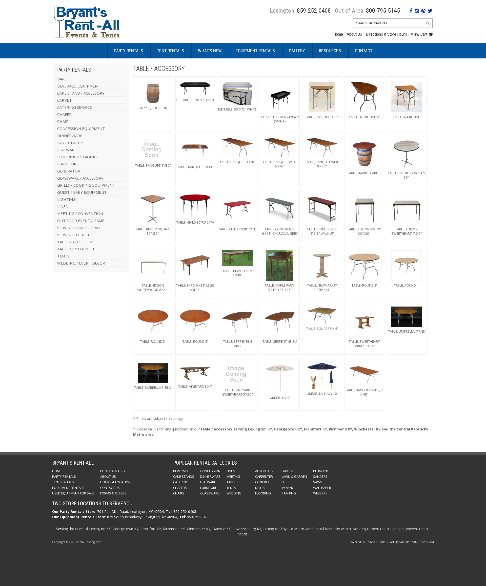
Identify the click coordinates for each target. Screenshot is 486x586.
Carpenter (264, 476)
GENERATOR (68, 170)
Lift (284, 482)
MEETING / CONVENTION (80, 213)
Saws (317, 482)
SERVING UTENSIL (73, 234)
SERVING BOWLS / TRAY (78, 227)
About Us (354, 34)
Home (338, 34)
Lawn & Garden (294, 476)
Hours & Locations (116, 482)
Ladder (287, 471)
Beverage (181, 471)
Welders (320, 493)
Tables (232, 482)
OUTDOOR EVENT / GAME (80, 220)
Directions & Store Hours (386, 34)
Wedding (234, 493)
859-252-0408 (314, 10)
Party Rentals (128, 50)
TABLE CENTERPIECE (76, 248)
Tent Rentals (170, 50)
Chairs (178, 493)
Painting (288, 493)
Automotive (265, 471)
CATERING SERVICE (74, 107)
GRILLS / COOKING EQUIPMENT (86, 185)
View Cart (419, 34)
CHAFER (64, 114)
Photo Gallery (112, 471)
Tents (231, 487)
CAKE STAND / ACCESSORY (81, 93)
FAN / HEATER (70, 142)
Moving (287, 487)
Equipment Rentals (255, 50)
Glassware (209, 493)
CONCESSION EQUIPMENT (81, 128)
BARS (62, 78)
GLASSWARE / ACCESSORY (80, 178)
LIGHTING (66, 199)
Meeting (233, 476)
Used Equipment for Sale (73, 493)
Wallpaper (322, 487)
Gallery (297, 50)
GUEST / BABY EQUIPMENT (82, 192)
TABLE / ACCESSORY (75, 241)
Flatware (208, 482)
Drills (260, 487)
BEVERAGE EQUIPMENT (78, 86)
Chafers (180, 487)
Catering (180, 482)
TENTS (63, 255)
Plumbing (321, 471)
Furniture (208, 487)
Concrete (263, 482)
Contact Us (110, 487)
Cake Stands (183, 476)
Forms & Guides (113, 493)
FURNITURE (68, 163)
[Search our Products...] (428, 23)
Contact (363, 50)
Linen (231, 471)
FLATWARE (67, 149)
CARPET (64, 100)
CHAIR (63, 121)
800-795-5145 (383, 10)
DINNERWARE (69, 135)
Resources (330, 50)
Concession (210, 471)
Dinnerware (210, 476)
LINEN (62, 206)
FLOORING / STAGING (77, 156)
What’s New (210, 50)
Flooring (263, 493)
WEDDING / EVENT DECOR (81, 263)
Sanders (320, 476)
